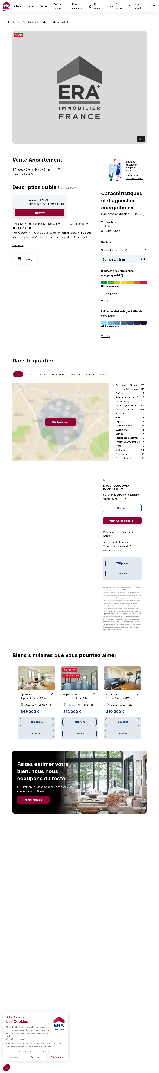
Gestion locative (58, 6)
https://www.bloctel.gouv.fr (112, 629)
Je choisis (36, 1057)
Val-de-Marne (41, 22)
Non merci (14, 1057)
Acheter (18, 6)
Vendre (43, 6)
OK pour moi (57, 1057)
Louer (31, 6)
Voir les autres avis (112, 550)
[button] (6, 1067)
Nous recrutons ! (77, 6)
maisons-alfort (60, 22)
